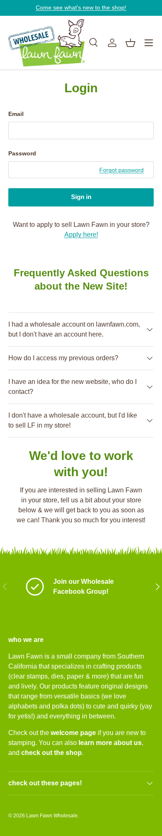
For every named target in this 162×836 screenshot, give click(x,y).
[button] (130, 43)
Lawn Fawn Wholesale (52, 816)
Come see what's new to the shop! (81, 7)
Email (16, 114)
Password (22, 153)
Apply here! (81, 234)
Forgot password (121, 170)
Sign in (81, 197)
